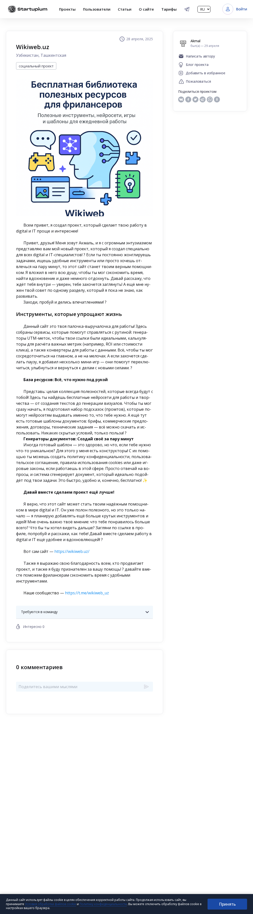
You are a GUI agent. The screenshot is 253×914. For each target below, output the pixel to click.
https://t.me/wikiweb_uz (87, 593)
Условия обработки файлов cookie (50, 904)
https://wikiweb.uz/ (71, 551)
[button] (84, 612)
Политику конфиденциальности (103, 904)
